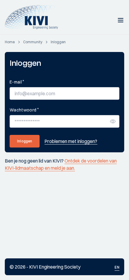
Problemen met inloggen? (70, 141)
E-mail (17, 82)
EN (117, 267)
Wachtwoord (24, 110)
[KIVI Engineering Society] (34, 17)
